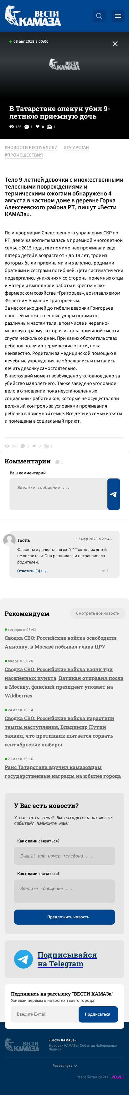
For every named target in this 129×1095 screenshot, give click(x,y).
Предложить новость (68, 917)
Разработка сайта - (100, 1077)
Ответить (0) (28, 571)
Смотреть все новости (98, 613)
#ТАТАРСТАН (76, 148)
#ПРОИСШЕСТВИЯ (24, 155)
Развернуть (62, 1065)
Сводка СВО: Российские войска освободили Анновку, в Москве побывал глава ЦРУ (60, 642)
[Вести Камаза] (33, 16)
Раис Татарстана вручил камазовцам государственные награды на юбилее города (63, 771)
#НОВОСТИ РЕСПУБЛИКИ (31, 148)
